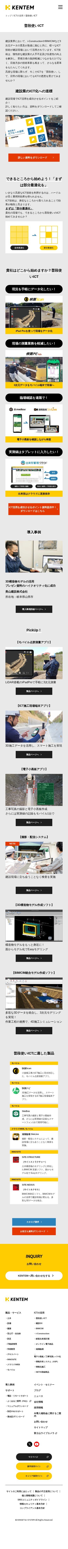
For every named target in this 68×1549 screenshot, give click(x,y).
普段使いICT (41, 1318)
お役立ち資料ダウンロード (32, 1231)
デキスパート (13, 1354)
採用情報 (38, 1407)
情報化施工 (41, 1367)
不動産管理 (12, 1344)
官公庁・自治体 (14, 1333)
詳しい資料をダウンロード (32, 157)
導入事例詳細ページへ (32, 609)
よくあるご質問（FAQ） (18, 1401)
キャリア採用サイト (34, 1476)
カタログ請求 (33, 1222)
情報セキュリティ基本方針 (32, 1504)
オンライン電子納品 (44, 1344)
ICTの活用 (18, 15)
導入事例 (9, 1384)
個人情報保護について (32, 1495)
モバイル (11, 1370)
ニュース (38, 1396)
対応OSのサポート (15, 1411)
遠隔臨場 (40, 1349)
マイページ (33, 1457)
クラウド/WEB (13, 1364)
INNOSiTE (11, 1359)
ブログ (37, 1390)
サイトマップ (41, 1427)
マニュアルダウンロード (17, 1406)
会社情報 (38, 1402)
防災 (9, 1339)
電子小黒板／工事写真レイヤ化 (47, 1356)
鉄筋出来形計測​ (42, 1339)
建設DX (39, 1323)
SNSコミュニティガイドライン (32, 1500)
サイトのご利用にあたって (19, 1491)
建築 (9, 1328)
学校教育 (11, 1349)
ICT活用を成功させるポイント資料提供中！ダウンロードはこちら (33, 509)
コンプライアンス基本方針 (32, 1508)
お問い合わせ (41, 1422)
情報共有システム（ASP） (47, 1361)
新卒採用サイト (34, 1466)
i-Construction (42, 1333)
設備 (9, 1323)
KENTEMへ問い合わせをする (34, 1275)
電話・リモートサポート (17, 1396)
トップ (8, 15)
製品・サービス (13, 1313)
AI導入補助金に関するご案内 (47, 1414)
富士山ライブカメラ (44, 1433)
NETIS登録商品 (42, 1372)
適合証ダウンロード (16, 1416)
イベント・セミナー (44, 1384)
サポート (9, 1390)
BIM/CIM (39, 1328)
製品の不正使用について (46, 1491)
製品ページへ (32, 691)
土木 (9, 1318)
